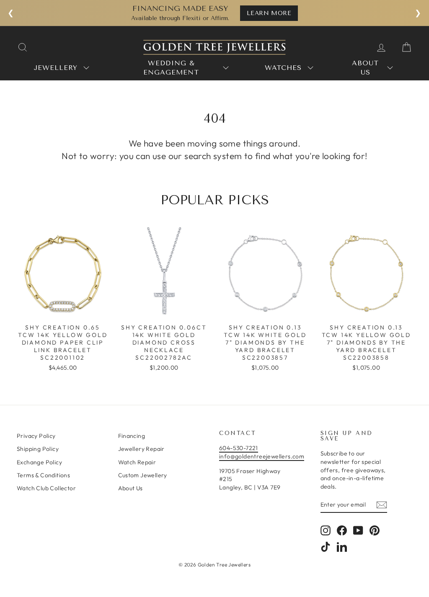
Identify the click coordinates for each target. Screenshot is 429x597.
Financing (131, 436)
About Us (130, 488)
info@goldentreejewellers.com (261, 456)
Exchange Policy (39, 462)
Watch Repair (137, 462)
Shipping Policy (38, 449)
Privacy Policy (36, 436)
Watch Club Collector (46, 488)
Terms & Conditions (43, 475)
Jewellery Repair (141, 449)
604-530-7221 (238, 448)
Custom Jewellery (142, 475)
